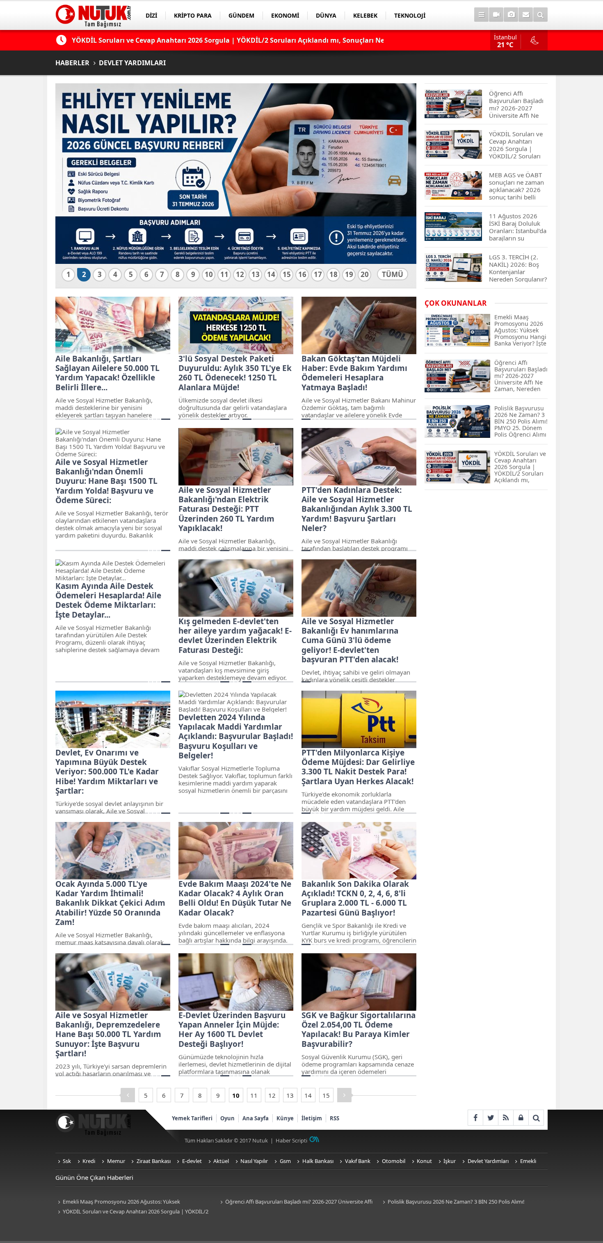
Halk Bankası (317, 1161)
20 (365, 274)
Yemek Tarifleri (192, 1118)
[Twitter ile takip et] (490, 1118)
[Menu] (481, 14)
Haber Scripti (291, 1140)
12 (240, 274)
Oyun (227, 1118)
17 (318, 274)
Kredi (88, 1161)
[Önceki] (128, 1095)
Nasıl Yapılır (254, 1161)
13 (255, 274)
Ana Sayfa (255, 1118)
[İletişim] (525, 14)
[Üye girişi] (520, 1118)
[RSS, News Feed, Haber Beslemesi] (505, 1118)
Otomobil (393, 1161)
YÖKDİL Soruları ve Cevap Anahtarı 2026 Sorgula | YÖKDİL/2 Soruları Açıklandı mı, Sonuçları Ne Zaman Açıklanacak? (131, 1212)
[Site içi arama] (540, 14)
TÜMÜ (392, 274)
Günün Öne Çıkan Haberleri (94, 1177)
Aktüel (221, 1161)
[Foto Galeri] (511, 14)
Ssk (67, 1161)
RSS (334, 1118)
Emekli (528, 1161)
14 (271, 274)
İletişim (312, 1118)
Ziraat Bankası (154, 1161)
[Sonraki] (344, 1095)
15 (287, 274)
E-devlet (192, 1161)
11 (224, 274)
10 (209, 274)
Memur (116, 1161)
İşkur (449, 1161)
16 (302, 274)
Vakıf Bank (357, 1161)
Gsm (285, 1161)
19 (349, 274)
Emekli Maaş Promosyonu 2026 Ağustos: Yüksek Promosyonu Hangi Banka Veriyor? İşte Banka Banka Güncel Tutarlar (128, 1202)
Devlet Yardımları (488, 1161)
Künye (285, 1118)
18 (333, 274)
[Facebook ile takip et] (475, 1118)
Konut (424, 1161)
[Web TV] (496, 14)
